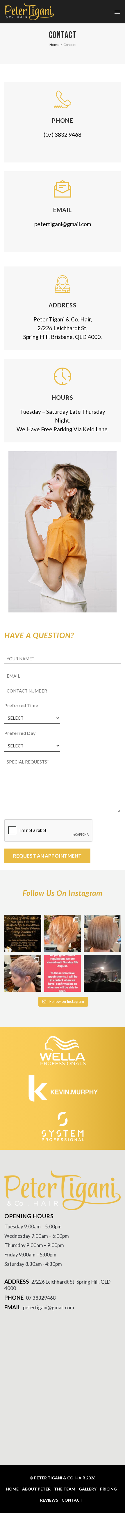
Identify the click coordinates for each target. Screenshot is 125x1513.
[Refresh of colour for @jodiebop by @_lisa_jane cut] (102, 933)
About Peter (36, 1488)
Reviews (49, 1500)
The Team (64, 1488)
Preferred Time (21, 705)
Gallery (88, 1488)
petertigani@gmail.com (62, 224)
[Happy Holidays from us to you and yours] (22, 933)
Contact (72, 1500)
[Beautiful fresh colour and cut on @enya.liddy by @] (62, 933)
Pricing (108, 1488)
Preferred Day (20, 733)
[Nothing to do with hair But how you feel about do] (102, 973)
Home (12, 1488)
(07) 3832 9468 (62, 134)
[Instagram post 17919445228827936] (62, 973)
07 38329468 (41, 1298)
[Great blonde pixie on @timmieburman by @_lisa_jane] (22, 973)
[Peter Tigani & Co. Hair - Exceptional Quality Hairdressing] (29, 11)
